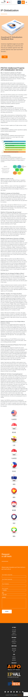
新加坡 (14, 432)
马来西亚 (14, 419)
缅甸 (14, 536)
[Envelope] (17, 692)
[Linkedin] (11, 692)
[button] (26, 2)
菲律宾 (14, 471)
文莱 (14, 445)
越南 (14, 497)
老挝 (14, 523)
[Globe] (14, 692)
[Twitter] (8, 692)
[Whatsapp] (20, 692)
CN (9, 2)
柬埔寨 (14, 510)
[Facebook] (5, 692)
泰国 (14, 484)
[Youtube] (22, 692)
